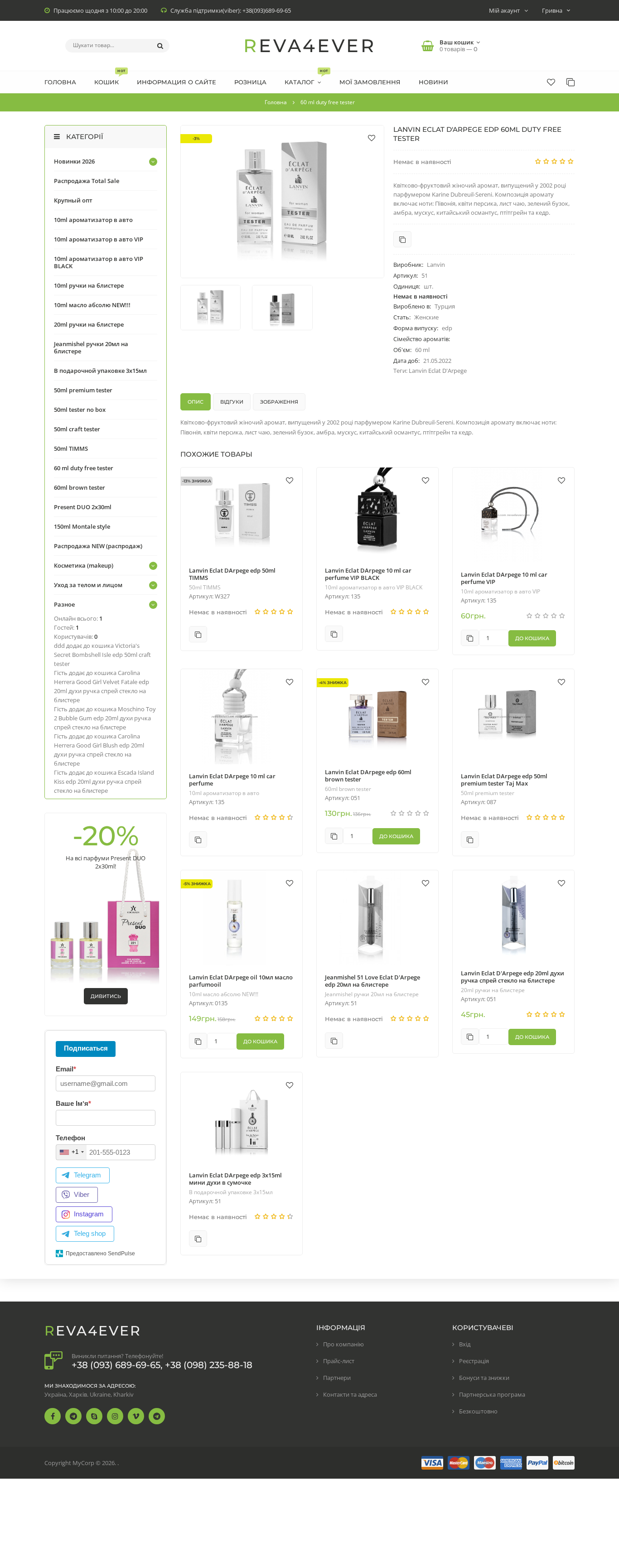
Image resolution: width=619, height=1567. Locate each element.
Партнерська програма (492, 1394)
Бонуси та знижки (484, 1378)
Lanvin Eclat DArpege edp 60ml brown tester (368, 775)
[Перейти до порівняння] (402, 239)
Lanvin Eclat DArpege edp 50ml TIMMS (232, 574)
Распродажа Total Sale (86, 181)
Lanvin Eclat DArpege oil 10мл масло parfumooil (241, 981)
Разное (64, 604)
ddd (59, 645)
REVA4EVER (309, 45)
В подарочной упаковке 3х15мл (231, 1192)
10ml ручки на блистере (89, 285)
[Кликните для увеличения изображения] (282, 201)
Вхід (464, 1344)
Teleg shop (90, 1233)
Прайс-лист (338, 1361)
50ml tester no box (80, 409)
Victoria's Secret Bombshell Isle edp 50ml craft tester (102, 654)
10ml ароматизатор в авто (224, 793)
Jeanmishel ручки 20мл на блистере (372, 994)
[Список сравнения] (570, 82)
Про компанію (343, 1344)
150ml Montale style (82, 526)
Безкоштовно (478, 1411)
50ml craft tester (77, 429)
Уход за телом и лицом (88, 585)
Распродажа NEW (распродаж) (98, 546)
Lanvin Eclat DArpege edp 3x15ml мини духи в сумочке (235, 1179)
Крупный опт (73, 200)
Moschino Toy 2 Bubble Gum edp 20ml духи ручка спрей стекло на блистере (105, 718)
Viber (81, 1194)
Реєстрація (474, 1361)
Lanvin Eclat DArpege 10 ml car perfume (232, 779)
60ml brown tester (348, 789)
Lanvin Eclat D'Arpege (438, 370)
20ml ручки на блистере (493, 990)
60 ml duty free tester (83, 468)
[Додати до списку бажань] (371, 137)
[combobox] (71, 1152)
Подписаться (86, 1048)
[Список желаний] (551, 82)
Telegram (87, 1175)
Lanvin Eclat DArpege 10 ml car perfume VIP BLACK (368, 574)
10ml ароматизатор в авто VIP (500, 591)
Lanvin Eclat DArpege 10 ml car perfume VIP (504, 578)
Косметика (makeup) (83, 565)
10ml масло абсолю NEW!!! (223, 994)
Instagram (89, 1214)
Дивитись (106, 996)
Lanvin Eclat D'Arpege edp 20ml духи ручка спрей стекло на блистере (512, 976)
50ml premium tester (487, 793)
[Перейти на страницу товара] (241, 513)
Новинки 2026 (74, 161)
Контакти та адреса (350, 1394)
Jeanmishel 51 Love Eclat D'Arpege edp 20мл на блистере (372, 981)
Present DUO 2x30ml (82, 507)
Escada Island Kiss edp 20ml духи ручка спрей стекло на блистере (104, 781)
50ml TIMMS (205, 587)
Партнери (337, 1378)
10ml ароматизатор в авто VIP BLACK (373, 587)
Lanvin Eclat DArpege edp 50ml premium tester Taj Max (504, 779)
